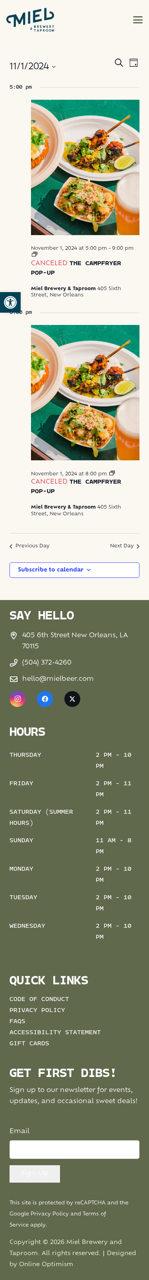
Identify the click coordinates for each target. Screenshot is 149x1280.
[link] (10, 302)
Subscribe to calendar (50, 570)
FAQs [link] (17, 1021)
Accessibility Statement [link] (55, 1032)
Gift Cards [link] (29, 1044)
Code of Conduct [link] (39, 999)
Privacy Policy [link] (37, 1010)
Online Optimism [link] (46, 1265)
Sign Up (34, 1173)
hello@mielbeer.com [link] (58, 679)
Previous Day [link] (32, 546)
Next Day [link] (122, 546)
